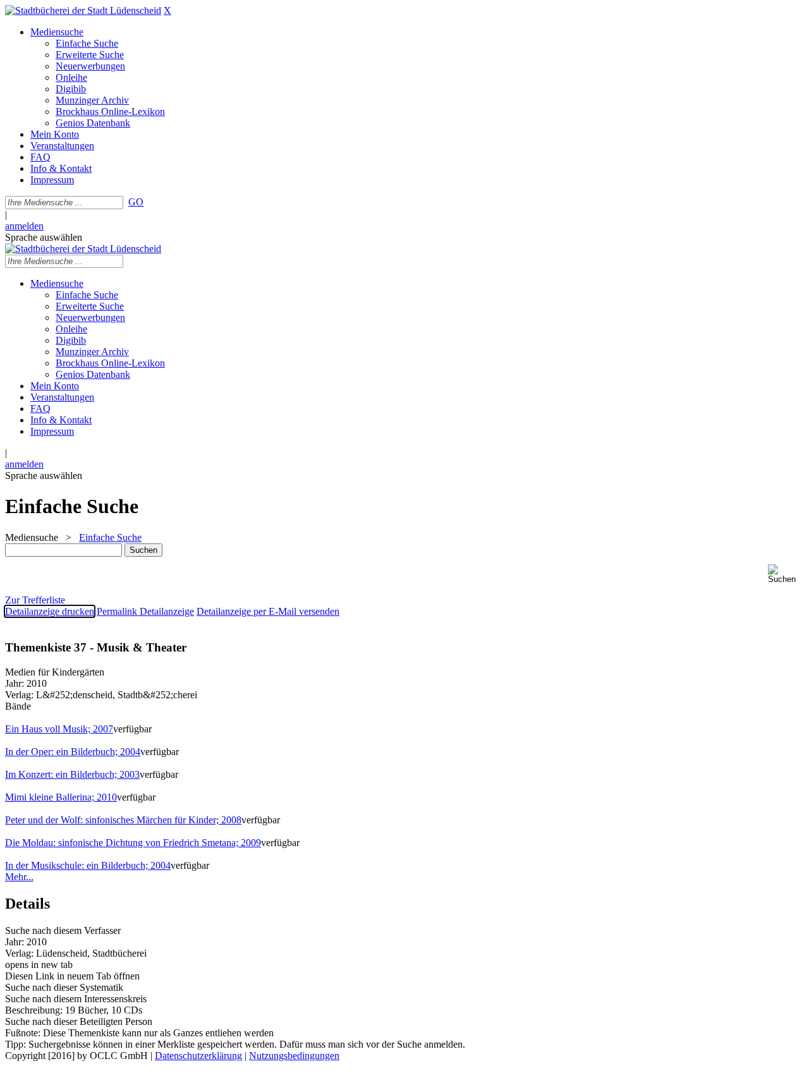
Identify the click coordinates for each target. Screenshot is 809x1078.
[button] (786, 574)
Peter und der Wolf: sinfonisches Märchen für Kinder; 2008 (123, 820)
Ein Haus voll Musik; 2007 (59, 729)
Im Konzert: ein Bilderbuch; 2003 (72, 774)
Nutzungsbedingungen (294, 1055)
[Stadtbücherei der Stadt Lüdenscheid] (83, 10)
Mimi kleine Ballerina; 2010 (61, 797)
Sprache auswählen (43, 237)
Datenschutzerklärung (198, 1055)
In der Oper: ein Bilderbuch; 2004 (72, 751)
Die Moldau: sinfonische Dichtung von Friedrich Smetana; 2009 (133, 842)
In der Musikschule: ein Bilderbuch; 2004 (88, 865)
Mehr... (19, 876)
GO (135, 202)
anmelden (24, 226)
